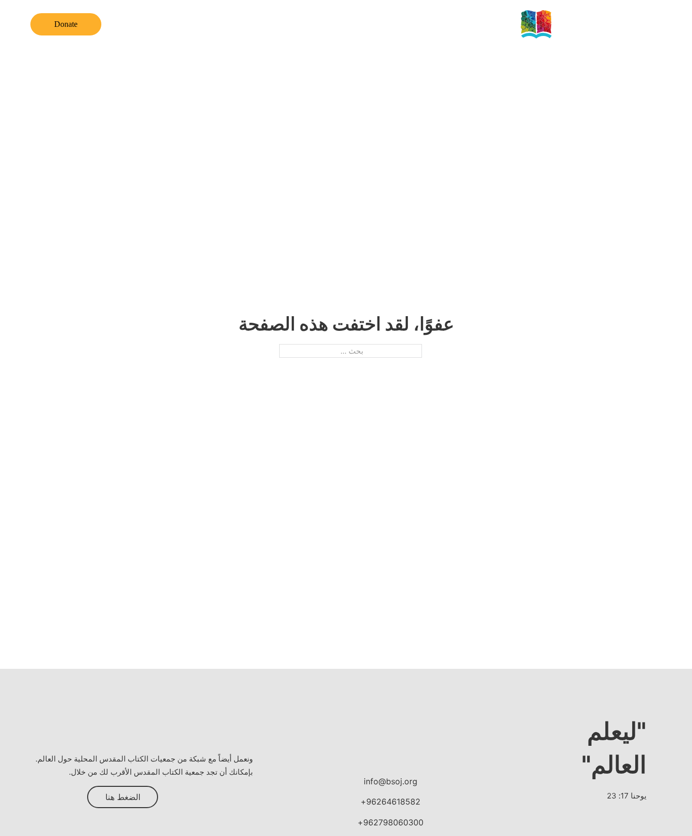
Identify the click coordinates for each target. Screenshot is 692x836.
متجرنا (159, 24)
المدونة (285, 24)
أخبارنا (322, 24)
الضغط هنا (122, 797)
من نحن (461, 24)
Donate (66, 24)
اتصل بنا (197, 24)
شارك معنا (242, 24)
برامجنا (358, 24)
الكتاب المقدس (409, 24)
